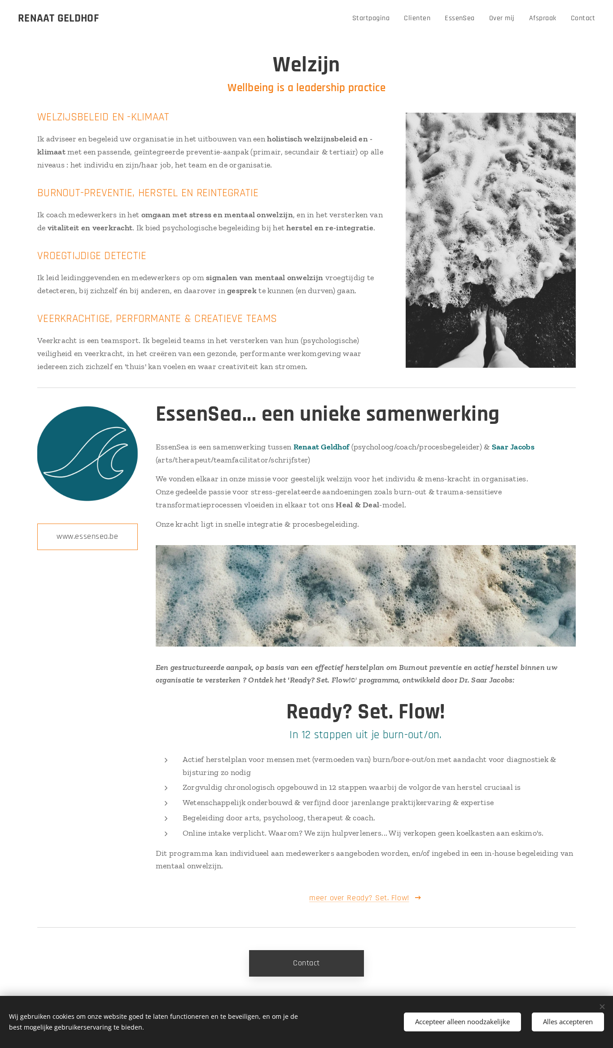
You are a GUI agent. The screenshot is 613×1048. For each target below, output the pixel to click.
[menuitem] (373, 18)
